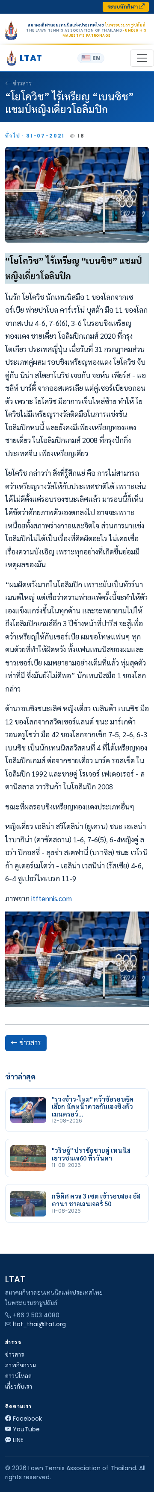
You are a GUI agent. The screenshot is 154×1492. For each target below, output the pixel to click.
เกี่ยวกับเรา (18, 1386)
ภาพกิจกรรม (20, 1365)
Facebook (27, 1418)
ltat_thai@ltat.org (39, 1324)
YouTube (26, 1429)
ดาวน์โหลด (18, 1376)
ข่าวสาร (22, 83)
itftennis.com (51, 898)
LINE (18, 1440)
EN (96, 58)
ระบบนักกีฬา (123, 6)
